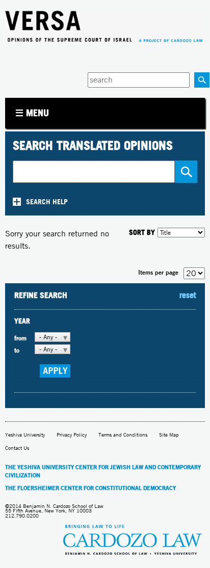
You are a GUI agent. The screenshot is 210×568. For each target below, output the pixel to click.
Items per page (158, 272)
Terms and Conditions (122, 435)
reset (187, 295)
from (20, 338)
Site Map (169, 435)
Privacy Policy (72, 435)
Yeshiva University (25, 435)
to (16, 350)
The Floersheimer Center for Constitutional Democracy (90, 488)
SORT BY (142, 232)
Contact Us (17, 448)
